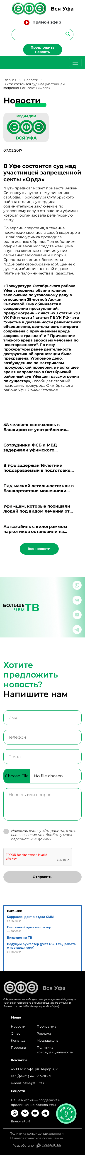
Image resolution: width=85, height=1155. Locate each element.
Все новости (39, 548)
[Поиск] (66, 33)
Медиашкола (47, 1040)
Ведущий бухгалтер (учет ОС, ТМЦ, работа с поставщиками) (41, 945)
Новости (31, 80)
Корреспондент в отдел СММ (30, 917)
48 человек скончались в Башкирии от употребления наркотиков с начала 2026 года (38, 429)
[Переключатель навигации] (75, 62)
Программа (46, 1026)
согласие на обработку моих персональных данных (41, 837)
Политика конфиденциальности (55, 1049)
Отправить (42, 877)
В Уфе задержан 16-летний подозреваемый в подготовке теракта (36, 470)
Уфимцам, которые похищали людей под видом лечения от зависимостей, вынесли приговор (41, 511)
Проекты (18, 1047)
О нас (15, 1033)
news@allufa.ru (34, 1083)
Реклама (44, 1033)
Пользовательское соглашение (36, 1138)
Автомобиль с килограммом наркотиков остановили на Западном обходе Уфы (35, 531)
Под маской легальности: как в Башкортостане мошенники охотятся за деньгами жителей (38, 490)
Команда (18, 1040)
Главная (9, 80)
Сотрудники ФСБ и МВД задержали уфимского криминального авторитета (34, 450)
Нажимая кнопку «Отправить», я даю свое (43, 835)
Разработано (24, 1145)
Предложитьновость (42, 49)
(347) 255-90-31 (39, 1076)
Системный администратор (29, 927)
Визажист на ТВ (19, 937)
